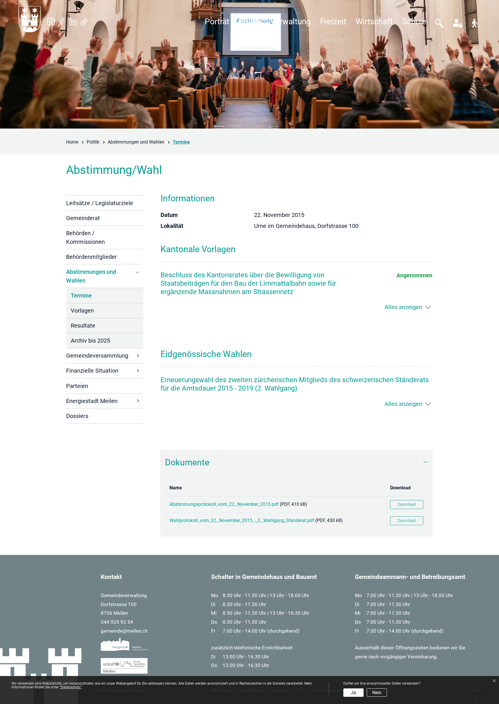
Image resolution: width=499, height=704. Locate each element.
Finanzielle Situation (92, 370)
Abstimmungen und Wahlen (91, 276)
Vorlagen (82, 310)
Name (176, 488)
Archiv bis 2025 (90, 340)
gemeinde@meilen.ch (124, 631)
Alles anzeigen (403, 307)
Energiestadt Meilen (92, 400)
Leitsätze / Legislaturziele (99, 203)
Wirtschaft (374, 21)
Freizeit (333, 21)
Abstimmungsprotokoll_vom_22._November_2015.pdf (224, 504)
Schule (414, 21)
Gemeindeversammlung (97, 355)
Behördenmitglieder (91, 256)
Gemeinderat (83, 218)
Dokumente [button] (187, 462)
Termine (87, 297)
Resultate (83, 325)
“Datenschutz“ (71, 687)
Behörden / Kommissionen (85, 237)
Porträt (217, 21)
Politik (250, 21)
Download (400, 488)
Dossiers (77, 416)
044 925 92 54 (117, 622)
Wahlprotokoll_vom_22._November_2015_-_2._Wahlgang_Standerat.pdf (242, 520)
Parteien (77, 385)
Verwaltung (291, 21)
